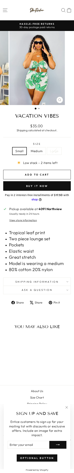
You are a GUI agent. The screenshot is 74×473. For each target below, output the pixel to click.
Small (19, 151)
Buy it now (37, 185)
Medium (37, 151)
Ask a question (37, 289)
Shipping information (37, 281)
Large (54, 151)
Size (37, 143)
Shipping (22, 130)
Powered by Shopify (37, 469)
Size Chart (37, 397)
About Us (37, 391)
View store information (23, 220)
